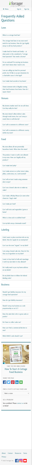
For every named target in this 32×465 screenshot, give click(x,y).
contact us (20, 403)
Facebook (4, 382)
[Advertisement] (16, 428)
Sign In (19, 9)
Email (21, 382)
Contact (10, 453)
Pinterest (13, 382)
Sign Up (26, 9)
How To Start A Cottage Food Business (16, 370)
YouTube (25, 461)
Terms (25, 453)
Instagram (21, 461)
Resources (18, 453)
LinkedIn (17, 382)
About (4, 453)
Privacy (4, 457)
